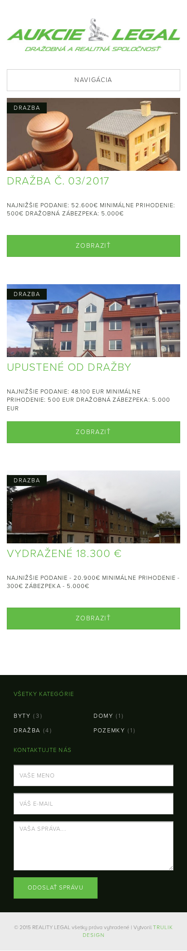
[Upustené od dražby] (93, 347)
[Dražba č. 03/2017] (93, 148)
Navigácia (93, 80)
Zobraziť (93, 246)
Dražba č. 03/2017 (58, 181)
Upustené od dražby (69, 367)
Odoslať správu (56, 887)
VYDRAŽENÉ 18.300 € (64, 553)
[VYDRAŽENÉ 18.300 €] (93, 526)
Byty (22, 716)
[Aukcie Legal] (93, 33)
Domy (103, 716)
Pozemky (109, 730)
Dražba (27, 730)
